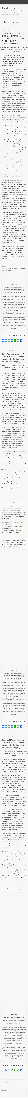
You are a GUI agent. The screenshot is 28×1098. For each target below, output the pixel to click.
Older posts (4, 1082)
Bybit (13, 375)
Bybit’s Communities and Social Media (11, 531)
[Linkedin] (3, 336)
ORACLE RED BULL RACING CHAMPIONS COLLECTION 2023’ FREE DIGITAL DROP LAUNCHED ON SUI (13, 38)
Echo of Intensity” (7, 409)
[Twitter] (10, 336)
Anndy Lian (8, 8)
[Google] (22, 336)
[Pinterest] (14, 336)
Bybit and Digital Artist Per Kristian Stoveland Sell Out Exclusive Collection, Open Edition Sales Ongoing (13, 743)
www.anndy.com (6, 332)
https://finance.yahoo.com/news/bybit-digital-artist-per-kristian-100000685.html (13, 889)
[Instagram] (7, 336)
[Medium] (16, 336)
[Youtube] (24, 336)
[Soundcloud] (18, 336)
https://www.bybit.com (7, 528)
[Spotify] (20, 336)
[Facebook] (5, 336)
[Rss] (12, 336)
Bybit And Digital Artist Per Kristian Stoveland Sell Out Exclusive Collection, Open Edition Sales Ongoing (13, 357)
